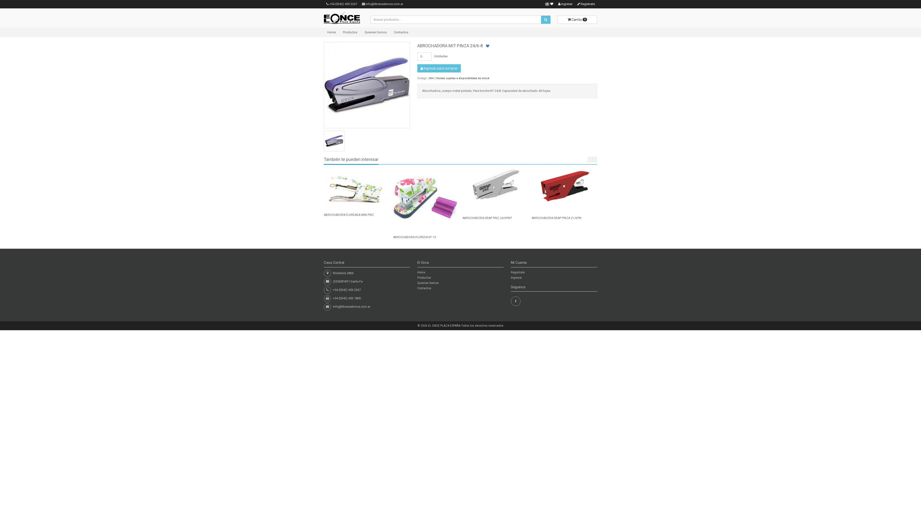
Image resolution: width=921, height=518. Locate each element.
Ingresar (567, 4)
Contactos (401, 32)
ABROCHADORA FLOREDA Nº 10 (414, 237)
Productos (350, 32)
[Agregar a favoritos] (487, 46)
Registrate (587, 4)
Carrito (578, 20)
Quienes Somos (376, 32)
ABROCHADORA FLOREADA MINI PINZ (349, 215)
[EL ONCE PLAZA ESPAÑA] (342, 17)
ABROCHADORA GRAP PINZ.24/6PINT (487, 218)
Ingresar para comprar (440, 68)
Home (331, 32)
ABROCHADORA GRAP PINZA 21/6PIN (556, 218)
